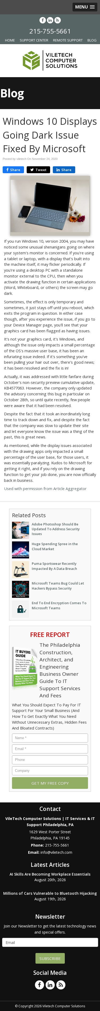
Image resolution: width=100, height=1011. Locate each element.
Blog (92, 40)
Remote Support (68, 40)
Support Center (34, 40)
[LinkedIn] (50, 20)
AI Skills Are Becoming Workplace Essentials (50, 874)
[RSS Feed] (57, 20)
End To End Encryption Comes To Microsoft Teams (59, 605)
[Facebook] (42, 20)
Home (10, 40)
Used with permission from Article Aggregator (45, 488)
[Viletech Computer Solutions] (50, 60)
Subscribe (50, 958)
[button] (85, 7)
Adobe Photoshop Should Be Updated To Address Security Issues (56, 529)
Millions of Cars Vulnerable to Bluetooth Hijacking (50, 893)
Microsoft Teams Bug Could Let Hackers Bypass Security (58, 585)
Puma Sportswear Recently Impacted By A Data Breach (54, 566)
